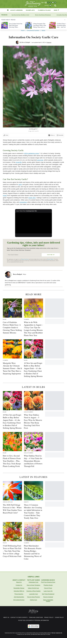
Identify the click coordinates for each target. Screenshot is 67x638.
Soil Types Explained (48, 594)
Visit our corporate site (56, 633)
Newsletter (61, 135)
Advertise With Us (19, 591)
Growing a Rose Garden (33, 591)
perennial (40, 160)
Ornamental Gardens (33, 30)
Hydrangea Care (33, 582)
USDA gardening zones (31, 153)
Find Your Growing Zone (48, 582)
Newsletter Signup (19, 588)
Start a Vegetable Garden (48, 600)
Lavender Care (33, 594)
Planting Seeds (48, 585)
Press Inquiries (19, 594)
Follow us (52, 135)
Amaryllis (19, 162)
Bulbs (43, 30)
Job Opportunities (19, 597)
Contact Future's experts (18, 617)
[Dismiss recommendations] (65, 20)
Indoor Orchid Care (33, 588)
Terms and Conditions (36, 617)
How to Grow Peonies (33, 597)
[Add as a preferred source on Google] (33, 626)
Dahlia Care (33, 600)
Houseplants (30, 10)
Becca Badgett (26, 42)
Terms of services (25, 259)
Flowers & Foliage (44, 10)
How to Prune (48, 588)
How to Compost (48, 597)
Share (7, 135)
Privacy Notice (50, 259)
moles (5, 195)
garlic (20, 184)
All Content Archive (18, 600)
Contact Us (19, 585)
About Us (19, 582)
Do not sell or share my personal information (33, 620)
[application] (33, 223)
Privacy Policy (49, 617)
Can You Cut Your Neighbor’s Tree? (20, 14)
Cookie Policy (59, 617)
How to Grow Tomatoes (33, 585)
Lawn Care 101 (48, 591)
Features (49, 42)
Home (23, 30)
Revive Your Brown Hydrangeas (43, 14)
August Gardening (16, 10)
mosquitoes (23, 202)
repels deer (32, 198)
